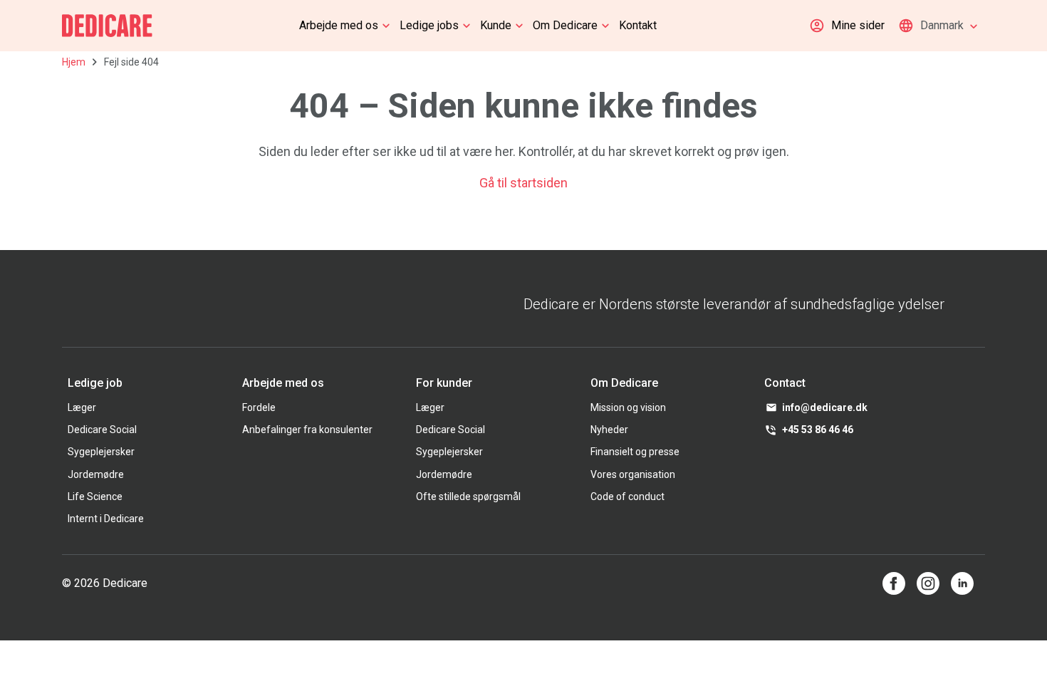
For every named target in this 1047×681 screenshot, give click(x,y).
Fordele (259, 407)
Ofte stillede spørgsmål (468, 496)
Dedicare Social (102, 429)
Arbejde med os (338, 25)
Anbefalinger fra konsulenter (307, 429)
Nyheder (609, 429)
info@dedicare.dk (825, 407)
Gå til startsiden (523, 182)
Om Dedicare (565, 25)
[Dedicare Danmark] (107, 25)
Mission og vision (628, 407)
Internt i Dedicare (106, 518)
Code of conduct (627, 496)
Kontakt (638, 25)
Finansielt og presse (634, 451)
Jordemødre (96, 474)
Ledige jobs (429, 25)
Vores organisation (632, 474)
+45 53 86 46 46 (817, 429)
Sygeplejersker (101, 451)
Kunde (495, 25)
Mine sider (858, 25)
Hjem (73, 62)
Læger (82, 407)
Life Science (95, 496)
